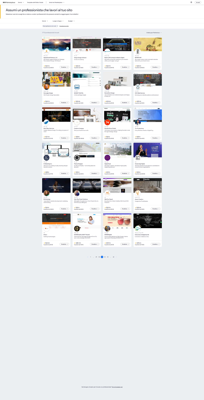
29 (96, 257)
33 (107, 257)
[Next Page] (116, 257)
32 (105, 257)
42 (113, 257)
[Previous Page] (87, 257)
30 (99, 257)
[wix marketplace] (9, 2)
